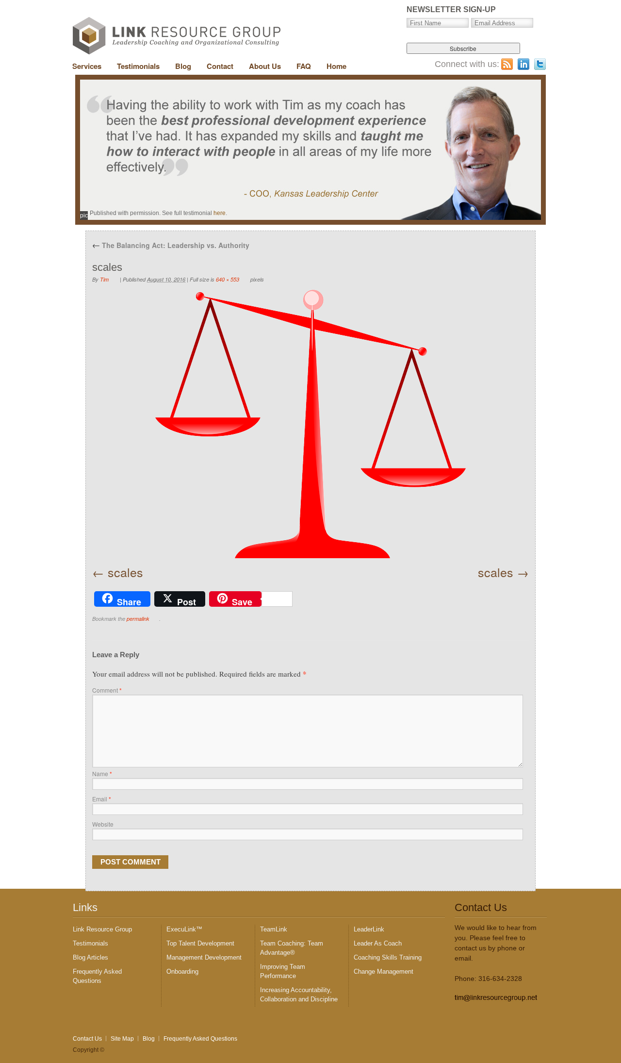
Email (101, 799)
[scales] (310, 424)
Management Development (204, 957)
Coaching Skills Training (388, 957)
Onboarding (182, 971)
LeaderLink (369, 929)
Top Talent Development (200, 943)
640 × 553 (227, 279)
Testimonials (138, 66)
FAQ (303, 66)
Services (86, 66)
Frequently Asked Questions (200, 1038)
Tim (104, 279)
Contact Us (87, 1038)
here (219, 213)
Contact (220, 66)
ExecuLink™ (184, 929)
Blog (183, 66)
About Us (265, 66)
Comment (107, 690)
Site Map (122, 1038)
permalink (138, 618)
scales (125, 572)
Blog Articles (90, 957)
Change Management (383, 971)
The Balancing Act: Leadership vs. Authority (170, 245)
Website (103, 824)
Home (336, 66)
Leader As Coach (378, 943)
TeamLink (273, 929)
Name (102, 773)
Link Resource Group (102, 929)
